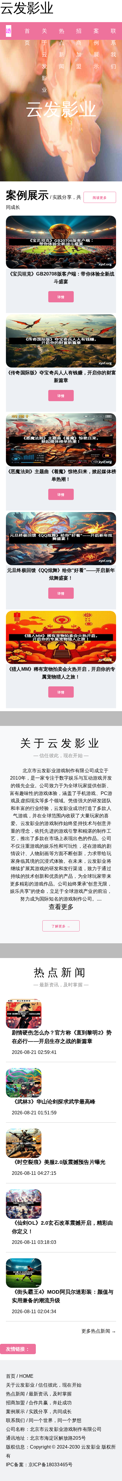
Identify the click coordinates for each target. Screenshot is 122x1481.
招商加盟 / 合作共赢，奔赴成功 (39, 1402)
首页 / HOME (19, 1376)
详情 (61, 297)
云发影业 (26, 8)
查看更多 (61, 907)
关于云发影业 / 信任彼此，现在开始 (43, 1384)
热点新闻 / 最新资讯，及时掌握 (39, 1393)
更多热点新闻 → (98, 1331)
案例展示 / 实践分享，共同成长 (39, 1411)
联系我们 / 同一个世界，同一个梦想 (43, 1420)
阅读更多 (100, 197)
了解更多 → (61, 926)
